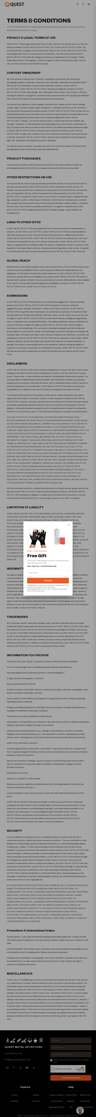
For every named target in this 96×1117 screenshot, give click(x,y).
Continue (48, 581)
